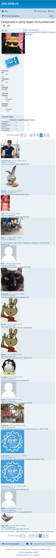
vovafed (4, 377)
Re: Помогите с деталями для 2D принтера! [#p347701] (23, 459)
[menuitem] (5, 11)
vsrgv (3, 399)
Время (44, 32)
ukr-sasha (4, 294)
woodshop (5, 425)
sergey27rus (5, 161)
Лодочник (4, 525)
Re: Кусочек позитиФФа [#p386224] (15, 217)
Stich (3, 238)
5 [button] (34, 135)
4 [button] (30, 135)
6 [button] (37, 135)
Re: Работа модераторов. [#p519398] (16, 267)
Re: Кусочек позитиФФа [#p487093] (15, 194)
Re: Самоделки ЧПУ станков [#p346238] (17, 403)
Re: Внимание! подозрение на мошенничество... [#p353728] (25, 429)
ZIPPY (3, 508)
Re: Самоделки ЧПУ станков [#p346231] (17, 512)
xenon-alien (5, 456)
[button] (21, 135)
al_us (4, 31)
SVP (2, 263)
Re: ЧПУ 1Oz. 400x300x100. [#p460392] (17, 328)
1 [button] (25, 135)
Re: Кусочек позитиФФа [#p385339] (15, 297)
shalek (3, 191)
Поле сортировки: (31, 30)
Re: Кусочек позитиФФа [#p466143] (15, 164)
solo (2, 213)
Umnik (3, 324)
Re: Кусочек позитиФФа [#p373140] (15, 529)
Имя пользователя (31, 32)
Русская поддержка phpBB (28, 552)
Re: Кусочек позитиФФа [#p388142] (15, 380)
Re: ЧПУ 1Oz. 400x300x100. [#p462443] (17, 358)
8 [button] (44, 135)
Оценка (52, 32)
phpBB (22, 549)
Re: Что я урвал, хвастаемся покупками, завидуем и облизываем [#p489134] (25, 243)
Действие (28, 34)
